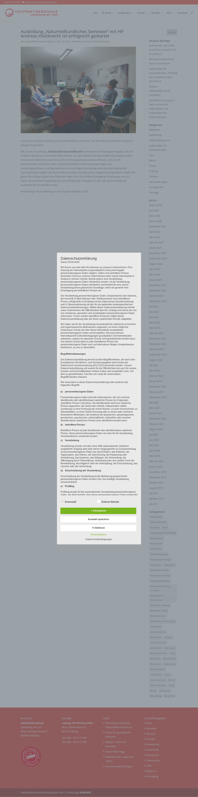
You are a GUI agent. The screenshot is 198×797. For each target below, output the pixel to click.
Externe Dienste (110, 502)
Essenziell (70, 502)
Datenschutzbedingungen (99, 539)
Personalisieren (99, 534)
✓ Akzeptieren (98, 511)
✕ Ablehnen (98, 528)
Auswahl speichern (98, 519)
